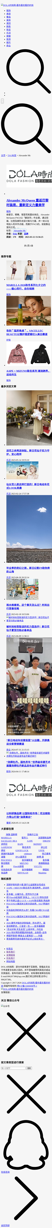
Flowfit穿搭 (18, 866)
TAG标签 (12, 155)
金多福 (46, 860)
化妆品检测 (6, 870)
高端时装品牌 (7, 854)
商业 (8, 46)
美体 (8, 20)
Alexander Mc (20, 230)
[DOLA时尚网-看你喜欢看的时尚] (17, 5)
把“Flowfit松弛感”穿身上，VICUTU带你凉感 (27, 897)
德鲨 (3, 850)
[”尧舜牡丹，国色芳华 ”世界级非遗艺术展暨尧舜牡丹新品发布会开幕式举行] (28, 756)
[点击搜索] (28, 93)
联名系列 (26, 847)
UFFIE (42, 850)
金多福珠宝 (27, 860)
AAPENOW (6, 847)
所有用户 (10, 958)
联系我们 (10, 952)
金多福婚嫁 (27, 870)
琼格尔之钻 (32, 834)
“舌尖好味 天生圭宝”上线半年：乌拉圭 (24, 929)
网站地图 (10, 961)
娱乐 (8, 42)
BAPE (20, 844)
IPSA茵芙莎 (21, 857)
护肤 (8, 340)
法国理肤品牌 (44, 838)
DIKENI (46, 841)
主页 (3, 155)
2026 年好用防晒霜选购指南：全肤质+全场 (26, 932)
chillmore (28, 854)
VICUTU (38, 866)
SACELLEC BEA (9, 841)
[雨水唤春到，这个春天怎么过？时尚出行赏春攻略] (22, 599)
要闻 (8, 823)
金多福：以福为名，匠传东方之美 (22, 894)
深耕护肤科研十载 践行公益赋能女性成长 (25, 885)
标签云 (9, 949)
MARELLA (6, 838)
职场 (8, 771)
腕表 (8, 26)
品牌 (26, 234)
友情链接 (10, 955)
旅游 (8, 39)
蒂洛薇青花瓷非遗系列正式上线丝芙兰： (25, 939)
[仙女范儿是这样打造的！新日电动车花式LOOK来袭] (22, 478)
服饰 (8, 10)
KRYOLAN (23, 873)
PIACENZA (6, 860)
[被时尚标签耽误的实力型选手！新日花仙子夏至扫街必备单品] (28, 621)
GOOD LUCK (21, 850)
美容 (8, 14)
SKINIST (37, 844)
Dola (15, 234)
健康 (8, 36)
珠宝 (8, 30)
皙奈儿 (25, 838)
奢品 (8, 17)
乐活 (8, 33)
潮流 (8, 23)
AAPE (30, 841)
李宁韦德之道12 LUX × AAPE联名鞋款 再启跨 (28, 900)
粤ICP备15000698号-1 (27, 986)
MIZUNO (24, 863)
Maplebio (42, 873)
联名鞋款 (5, 863)
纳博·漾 (40, 857)
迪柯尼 (4, 844)
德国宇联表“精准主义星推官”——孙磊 (24, 936)
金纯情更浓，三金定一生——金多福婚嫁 (25, 926)
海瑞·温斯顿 (11, 834)
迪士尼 (44, 847)
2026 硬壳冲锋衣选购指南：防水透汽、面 (25, 923)
